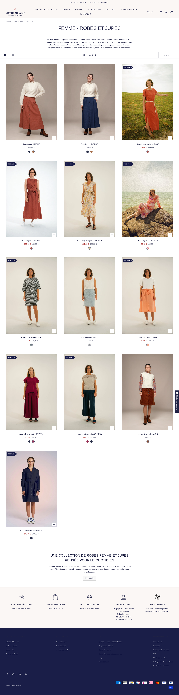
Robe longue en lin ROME (31, 241)
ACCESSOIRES (94, 10)
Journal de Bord (12, 654)
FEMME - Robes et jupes (28, 21)
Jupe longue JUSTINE (31, 144)
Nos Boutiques (61, 642)
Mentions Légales (160, 658)
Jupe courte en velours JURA (148, 434)
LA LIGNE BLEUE (129, 10)
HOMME (78, 10)
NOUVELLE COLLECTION (46, 10)
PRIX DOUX (111, 10)
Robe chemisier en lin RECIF (31, 531)
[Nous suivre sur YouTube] (20, 674)
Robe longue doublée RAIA (147, 241)
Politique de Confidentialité (163, 662)
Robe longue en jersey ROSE (148, 144)
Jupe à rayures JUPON (89, 337)
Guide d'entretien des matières (110, 654)
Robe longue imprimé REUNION (89, 241)
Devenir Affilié (61, 646)
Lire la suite (89, 578)
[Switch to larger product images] (5, 55)
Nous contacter (104, 662)
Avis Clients (157, 642)
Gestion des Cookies (161, 666)
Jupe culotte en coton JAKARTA (31, 434)
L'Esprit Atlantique (12, 642)
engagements (157, 605)
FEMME (66, 10)
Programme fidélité (106, 646)
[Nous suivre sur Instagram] (13, 674)
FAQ (100, 658)
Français (150, 12)
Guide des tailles (105, 650)
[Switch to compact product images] (13, 55)
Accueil (8, 21)
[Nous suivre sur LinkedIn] (26, 674)
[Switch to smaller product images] (9, 55)
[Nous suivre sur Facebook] (7, 674)
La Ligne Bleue (11, 646)
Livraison (156, 646)
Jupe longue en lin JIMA (148, 337)
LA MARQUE (85, 14)
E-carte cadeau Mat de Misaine (110, 642)
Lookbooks (10, 650)
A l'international (62, 650)
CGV (155, 654)
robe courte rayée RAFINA (31, 337)
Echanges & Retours (161, 650)
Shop (15, 21)
